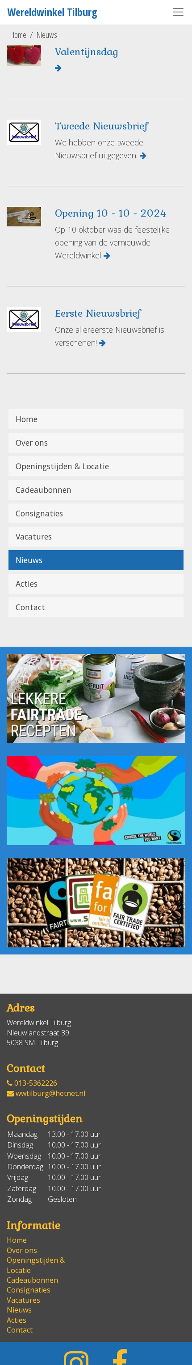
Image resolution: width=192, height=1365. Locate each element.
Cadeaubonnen (43, 489)
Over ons (32, 442)
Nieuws (47, 34)
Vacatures (34, 536)
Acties (27, 583)
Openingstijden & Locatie (62, 466)
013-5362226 (35, 1083)
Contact (30, 607)
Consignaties (39, 513)
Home (18, 34)
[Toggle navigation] (178, 12)
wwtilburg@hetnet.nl (49, 1093)
